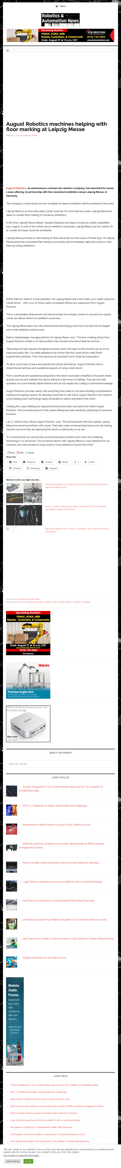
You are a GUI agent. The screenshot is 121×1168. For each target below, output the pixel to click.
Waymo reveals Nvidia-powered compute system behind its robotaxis (43, 1113)
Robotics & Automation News (60, 19)
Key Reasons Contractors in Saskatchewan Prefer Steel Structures (41, 1127)
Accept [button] (28, 1161)
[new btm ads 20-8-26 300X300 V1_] (28, 653)
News (37, 599)
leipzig (47, 602)
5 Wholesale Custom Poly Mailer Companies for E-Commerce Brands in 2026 (47, 1134)
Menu (63, 6)
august (22, 602)
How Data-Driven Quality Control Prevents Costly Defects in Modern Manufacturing (49, 1141)
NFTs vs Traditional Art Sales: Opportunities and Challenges (38, 1092)
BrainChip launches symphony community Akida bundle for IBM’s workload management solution (57, 1106)
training (86, 602)
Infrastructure (26, 599)
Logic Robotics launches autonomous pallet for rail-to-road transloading (45, 1120)
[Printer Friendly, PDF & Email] (20, 452)
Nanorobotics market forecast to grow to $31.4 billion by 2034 (40, 1099)
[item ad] (28, 697)
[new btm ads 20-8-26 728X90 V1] (60, 40)
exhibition (32, 602)
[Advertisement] (60, 161)
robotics (69, 602)
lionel (54, 602)
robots (77, 602)
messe (61, 602)
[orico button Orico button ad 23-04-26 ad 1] (28, 740)
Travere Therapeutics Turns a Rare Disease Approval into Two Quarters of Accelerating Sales (54, 1085)
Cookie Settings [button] (12, 1161)
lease (40, 602)
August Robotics (16, 188)
